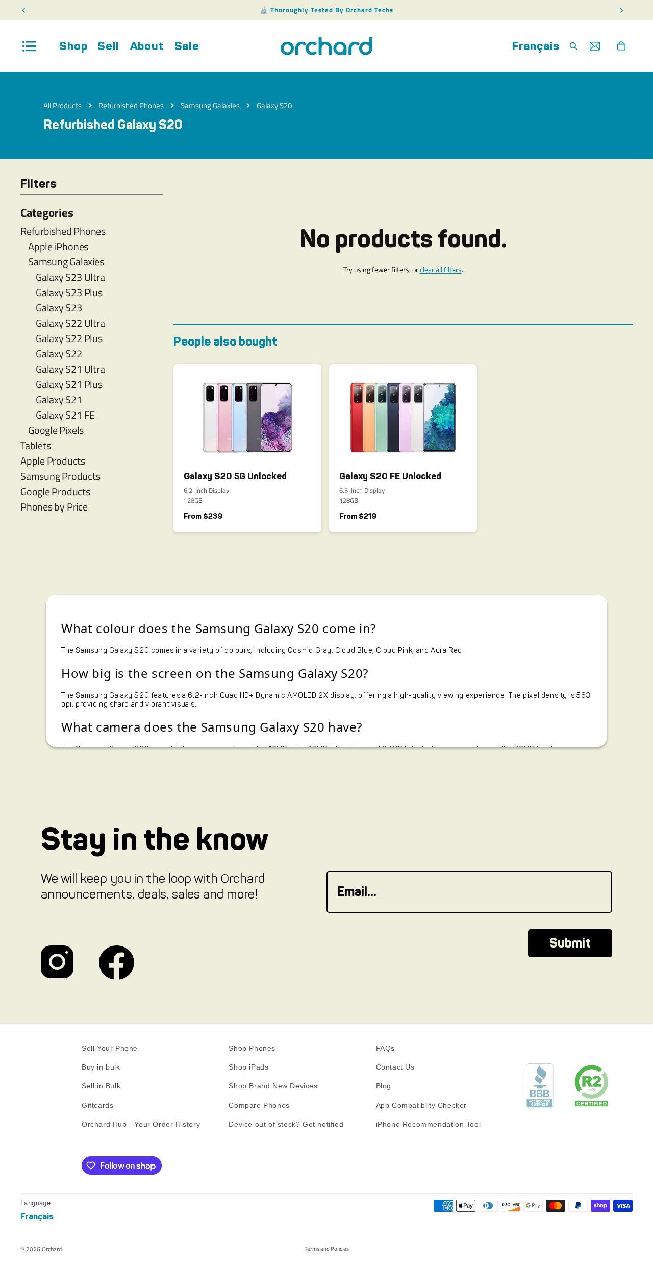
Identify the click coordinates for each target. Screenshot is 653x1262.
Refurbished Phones (131, 105)
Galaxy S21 (59, 399)
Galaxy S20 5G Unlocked (235, 476)
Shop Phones (252, 1048)
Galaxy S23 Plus (69, 292)
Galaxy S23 (59, 308)
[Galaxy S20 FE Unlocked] (403, 413)
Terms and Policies (327, 1249)
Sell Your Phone (110, 1048)
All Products (62, 105)
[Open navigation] (29, 46)
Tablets (35, 445)
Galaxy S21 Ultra (70, 369)
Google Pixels (56, 430)
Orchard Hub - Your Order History (141, 1124)
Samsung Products (60, 476)
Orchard (52, 1249)
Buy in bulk (101, 1067)
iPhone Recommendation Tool (428, 1124)
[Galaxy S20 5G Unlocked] (247, 413)
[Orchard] (326, 46)
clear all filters (441, 269)
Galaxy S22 (59, 353)
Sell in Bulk (101, 1086)
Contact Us (395, 1067)
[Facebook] (116, 962)
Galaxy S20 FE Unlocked (390, 476)
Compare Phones (259, 1105)
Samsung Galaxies (210, 105)
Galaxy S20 (274, 105)
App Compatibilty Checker (421, 1105)
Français (536, 46)
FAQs (385, 1048)
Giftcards (97, 1105)
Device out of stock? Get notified (286, 1124)
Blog (383, 1086)
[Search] (573, 46)
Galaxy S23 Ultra (70, 277)
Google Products (55, 491)
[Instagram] (57, 962)
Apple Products (52, 461)
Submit (570, 943)
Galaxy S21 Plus (69, 384)
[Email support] (595, 46)
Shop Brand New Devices (273, 1086)
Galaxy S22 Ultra (70, 323)
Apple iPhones (58, 246)
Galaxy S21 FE (65, 415)
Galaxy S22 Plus (69, 338)
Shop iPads (248, 1067)
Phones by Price (54, 507)
